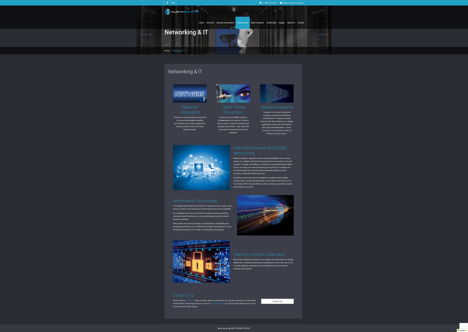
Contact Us (190, 300)
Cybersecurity (243, 23)
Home (201, 23)
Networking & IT (185, 72)
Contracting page (218, 303)
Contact (301, 23)
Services (210, 23)
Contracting (271, 23)
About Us (291, 23)
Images (281, 23)
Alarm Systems (257, 23)
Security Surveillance (225, 23)
